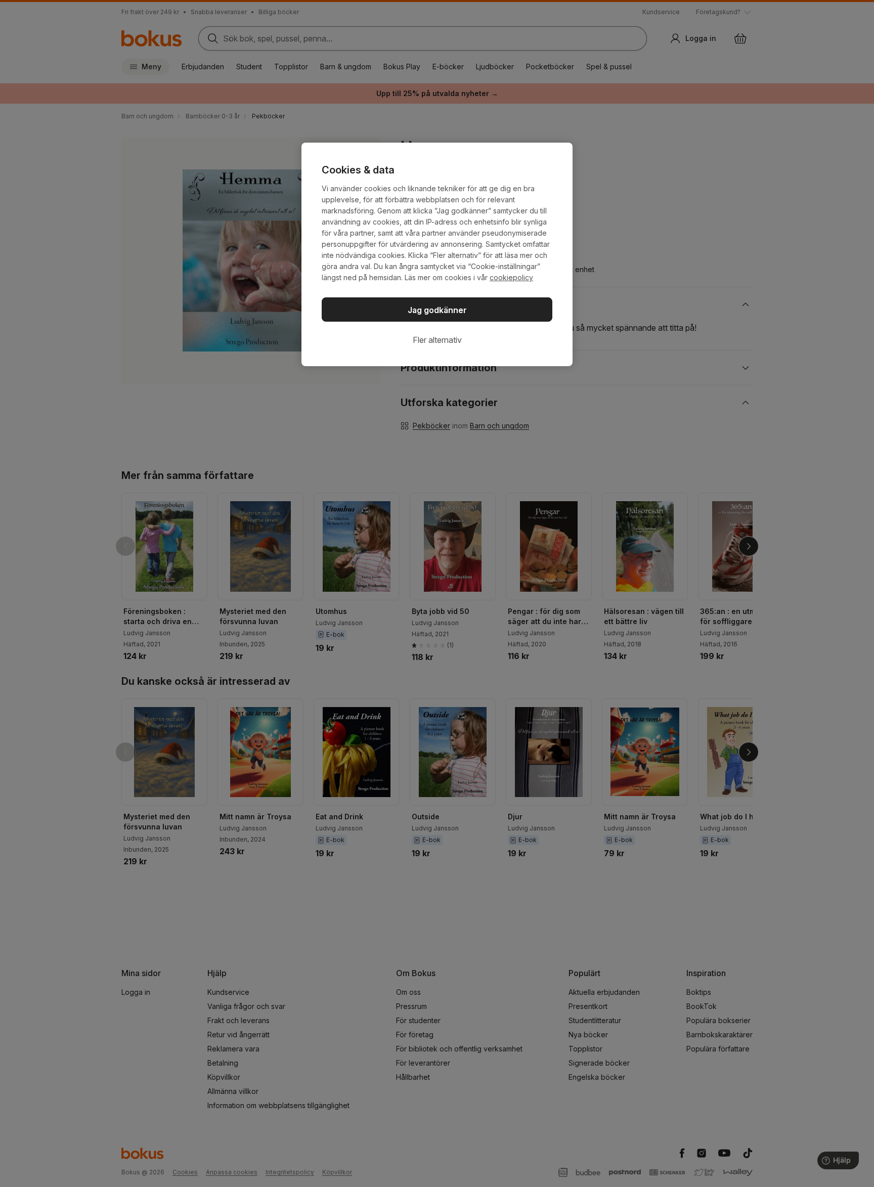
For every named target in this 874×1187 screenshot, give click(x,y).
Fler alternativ (437, 340)
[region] (437, 254)
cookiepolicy (511, 277)
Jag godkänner (437, 310)
